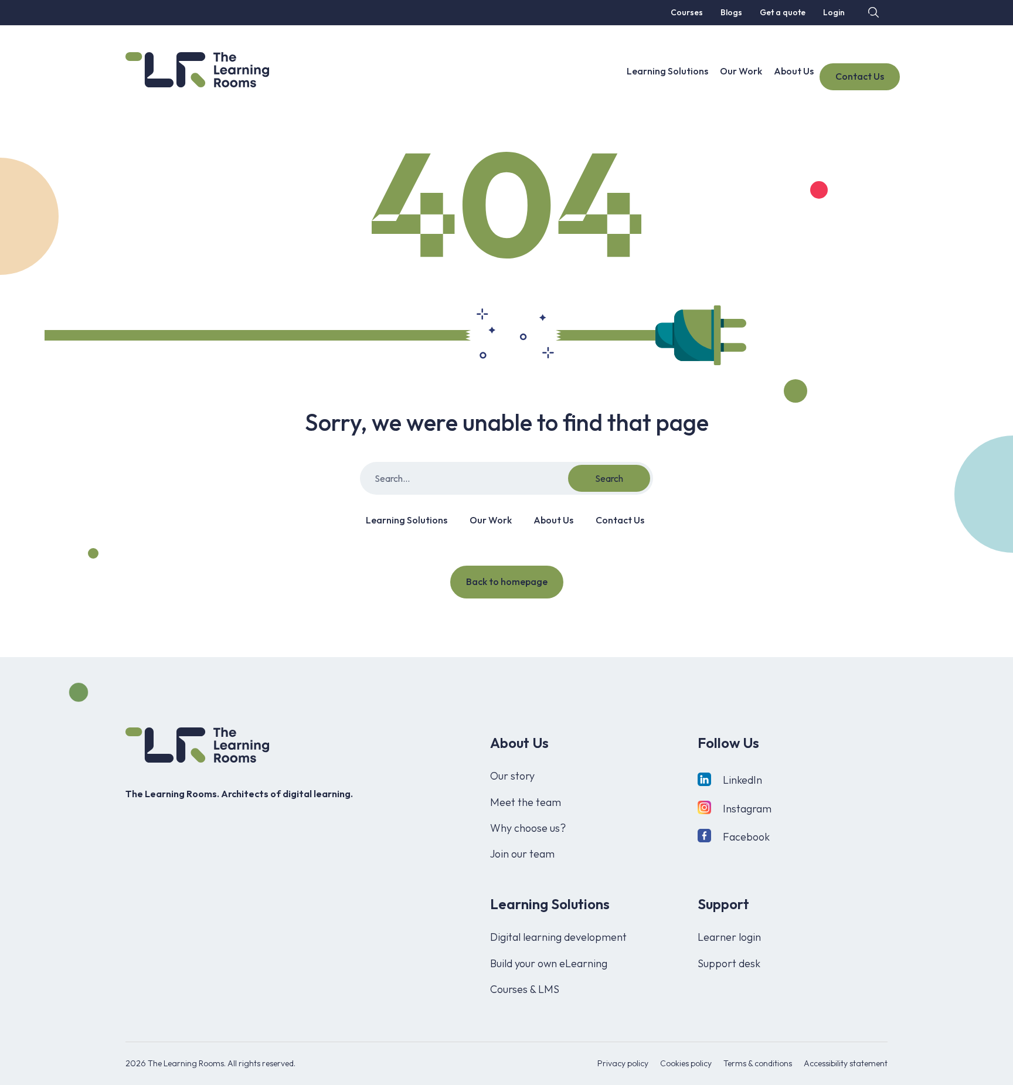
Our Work (741, 71)
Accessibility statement (846, 1063)
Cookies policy (686, 1063)
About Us (794, 71)
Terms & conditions (757, 1063)
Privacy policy (622, 1063)
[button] (872, 12)
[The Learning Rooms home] (197, 745)
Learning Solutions (667, 71)
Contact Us (859, 76)
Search (609, 478)
